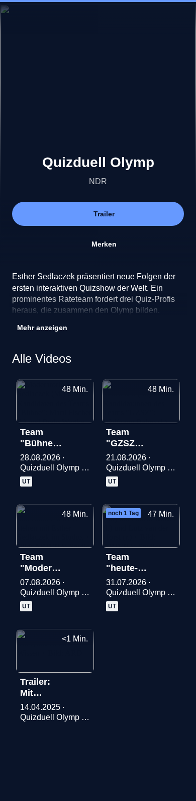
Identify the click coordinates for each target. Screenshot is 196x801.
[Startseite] (98, 18)
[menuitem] (16, 18)
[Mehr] (82, 435)
